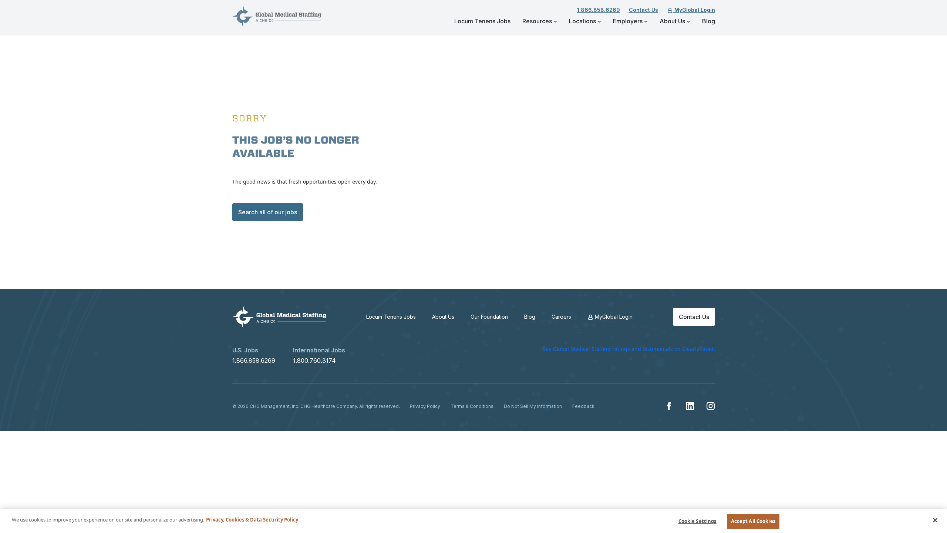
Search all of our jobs (267, 212)
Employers (628, 21)
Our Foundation (489, 317)
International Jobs (319, 350)
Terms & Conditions (472, 406)
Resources (537, 21)
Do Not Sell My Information (533, 406)
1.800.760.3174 (314, 360)
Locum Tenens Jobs (482, 21)
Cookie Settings (697, 521)
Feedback (583, 406)
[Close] (935, 520)
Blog (708, 21)
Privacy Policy (425, 406)
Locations (583, 21)
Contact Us (643, 10)
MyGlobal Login (694, 10)
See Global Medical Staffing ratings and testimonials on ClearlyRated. (629, 348)
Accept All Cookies (753, 521)
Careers (561, 317)
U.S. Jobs (245, 350)
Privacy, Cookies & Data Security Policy (252, 519)
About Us (673, 21)
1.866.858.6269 (598, 10)
